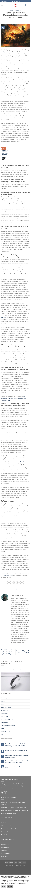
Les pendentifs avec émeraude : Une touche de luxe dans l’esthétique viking (17, 761)
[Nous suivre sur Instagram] (5, 792)
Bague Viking (5, 850)
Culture (3, 704)
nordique (3, 52)
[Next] (6, 153)
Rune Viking (4, 722)
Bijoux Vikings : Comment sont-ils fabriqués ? (13, 807)
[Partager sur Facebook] (11, 582)
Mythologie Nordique (16, 10)
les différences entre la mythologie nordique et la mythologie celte (13, 398)
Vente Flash (4, 856)
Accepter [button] (10, 886)
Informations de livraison (8, 825)
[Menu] (2, 5)
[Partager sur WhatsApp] (8, 582)
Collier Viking (5, 847)
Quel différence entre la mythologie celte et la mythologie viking (7, 652)
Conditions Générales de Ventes (9, 828)
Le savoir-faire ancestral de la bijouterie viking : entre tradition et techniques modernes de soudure (16, 745)
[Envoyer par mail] (17, 582)
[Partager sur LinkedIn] (22, 582)
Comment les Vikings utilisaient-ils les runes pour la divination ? (17, 756)
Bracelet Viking (5, 853)
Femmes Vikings (5, 713)
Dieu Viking (4, 710)
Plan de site (4, 835)
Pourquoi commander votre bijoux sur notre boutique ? (13, 803)
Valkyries (3, 317)
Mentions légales (5, 832)
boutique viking (8, 575)
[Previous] (1, 153)
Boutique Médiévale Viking (8, 813)
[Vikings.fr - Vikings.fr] (15, 5)
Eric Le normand (21, 21)
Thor (7, 448)
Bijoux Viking (5, 844)
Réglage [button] (3, 886)
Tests (2, 734)
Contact (3, 822)
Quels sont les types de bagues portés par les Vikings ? (17, 766)
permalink (15, 589)
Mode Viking (4, 716)
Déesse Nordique (6, 707)
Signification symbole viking (9, 725)
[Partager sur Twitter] (14, 582)
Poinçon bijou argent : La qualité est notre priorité (14, 810)
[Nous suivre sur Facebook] (2, 792)
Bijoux (3, 701)
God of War (23, 462)
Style (2, 728)
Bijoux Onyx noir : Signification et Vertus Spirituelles (16, 751)
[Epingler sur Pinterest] (20, 582)
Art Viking (4, 698)
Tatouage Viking (5, 731)
